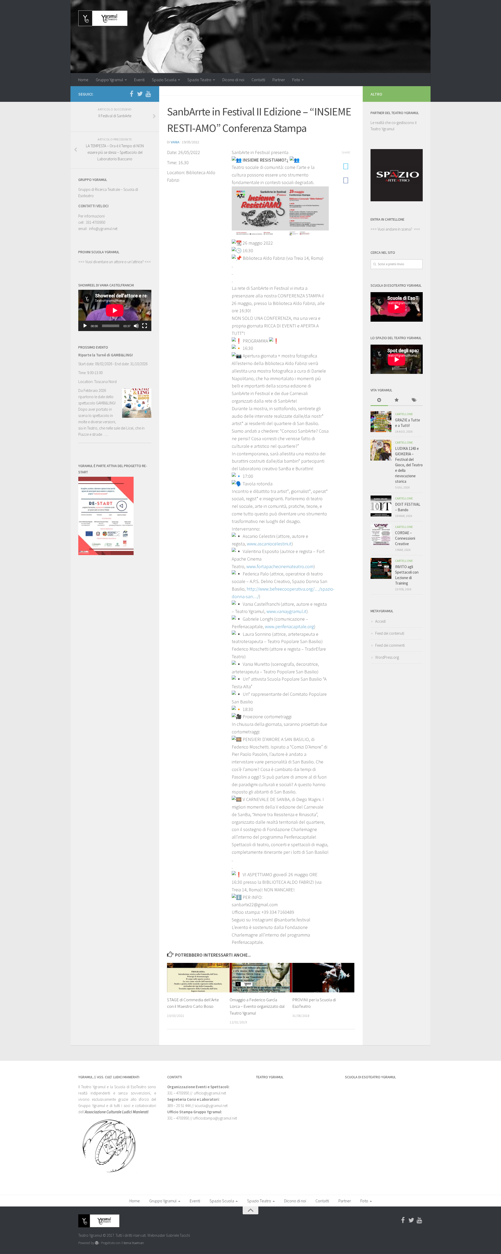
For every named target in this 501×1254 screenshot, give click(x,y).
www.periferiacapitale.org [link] (289, 626)
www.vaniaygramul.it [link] (286, 611)
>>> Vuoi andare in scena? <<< (395, 229)
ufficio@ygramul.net (210, 1093)
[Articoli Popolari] (396, 400)
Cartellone (404, 414)
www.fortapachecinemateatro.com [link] (279, 566)
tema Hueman (134, 1243)
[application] (114, 310)
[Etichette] (414, 400)
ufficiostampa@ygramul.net (215, 1118)
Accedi (380, 621)
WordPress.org (387, 657)
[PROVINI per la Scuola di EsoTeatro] (323, 977)
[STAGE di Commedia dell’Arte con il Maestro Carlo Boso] (198, 977)
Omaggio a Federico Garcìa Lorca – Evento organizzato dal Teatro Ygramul (257, 1006)
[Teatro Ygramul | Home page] (103, 18)
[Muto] (136, 325)
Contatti (258, 79)
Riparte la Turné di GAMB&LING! (105, 354)
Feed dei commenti (390, 645)
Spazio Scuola (164, 79)
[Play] (85, 325)
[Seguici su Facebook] (131, 94)
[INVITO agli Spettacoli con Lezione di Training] (381, 568)
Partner (278, 79)
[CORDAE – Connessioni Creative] (381, 534)
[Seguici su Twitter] (140, 94)
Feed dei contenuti (389, 633)
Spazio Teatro (199, 79)
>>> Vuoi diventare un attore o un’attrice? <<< (114, 261)
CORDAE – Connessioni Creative (405, 538)
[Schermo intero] (144, 325)
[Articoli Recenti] (379, 400)
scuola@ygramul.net (211, 1105)
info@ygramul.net (103, 228)
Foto (296, 79)
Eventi (139, 79)
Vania (175, 142)
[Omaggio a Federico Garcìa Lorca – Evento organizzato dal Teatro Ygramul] (261, 977)
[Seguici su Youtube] (148, 94)
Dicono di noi (233, 79)
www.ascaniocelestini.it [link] (269, 544)
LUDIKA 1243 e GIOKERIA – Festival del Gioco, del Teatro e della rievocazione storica (409, 465)
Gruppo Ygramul (109, 79)
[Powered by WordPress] (96, 1243)
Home (83, 79)
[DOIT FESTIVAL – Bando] (381, 506)
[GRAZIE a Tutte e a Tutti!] (381, 421)
